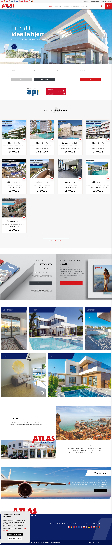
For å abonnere (41, 283)
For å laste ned (71, 283)
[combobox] (21, 70)
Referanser (85, 6)
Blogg (66, 6)
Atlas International (9, 6)
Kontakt (95, 6)
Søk (90, 79)
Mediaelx (98, 542)
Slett (22, 79)
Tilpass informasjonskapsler (15, 538)
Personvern (43, 542)
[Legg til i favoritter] (24, 139)
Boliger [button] (58, 6)
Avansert (44, 79)
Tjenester (75, 6)
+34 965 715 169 (106, 1)
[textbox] (21, 71)
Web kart (58, 542)
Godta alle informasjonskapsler (15, 534)
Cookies (51, 542)
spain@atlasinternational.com (91, 1)
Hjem (51, 6)
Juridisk (35, 542)
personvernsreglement (36, 275)
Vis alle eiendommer (56, 240)
